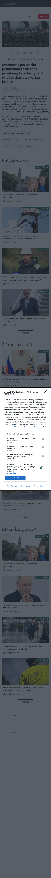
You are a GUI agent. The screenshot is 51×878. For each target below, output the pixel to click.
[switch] (42, 439)
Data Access (25, 486)
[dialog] (25, 439)
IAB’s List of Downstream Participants (28, 427)
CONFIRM (15, 478)
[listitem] (25, 434)
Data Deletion (12, 486)
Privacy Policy (39, 486)
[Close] (46, 392)
